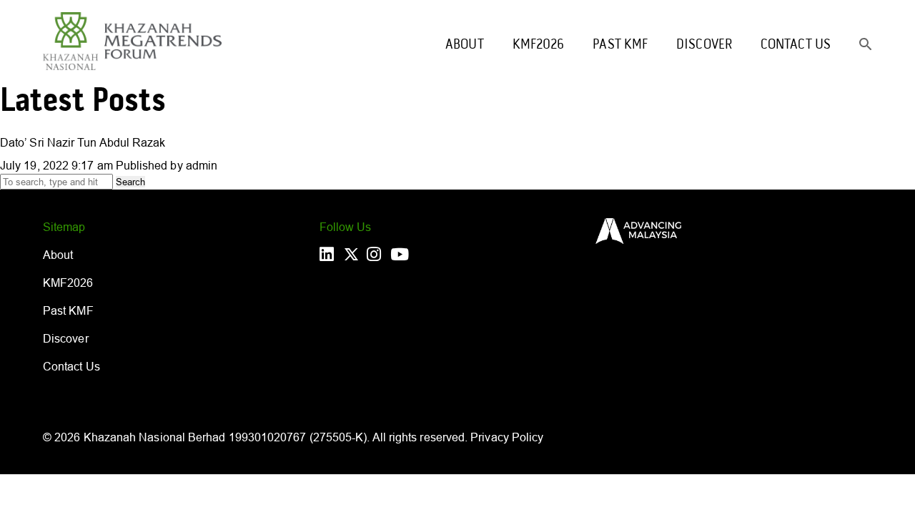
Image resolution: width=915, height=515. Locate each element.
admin (201, 165)
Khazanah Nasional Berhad (155, 437)
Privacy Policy (506, 437)
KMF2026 (539, 45)
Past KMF (620, 45)
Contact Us (796, 45)
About (464, 45)
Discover (704, 45)
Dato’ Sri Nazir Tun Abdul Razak (82, 142)
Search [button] (130, 181)
